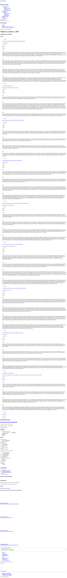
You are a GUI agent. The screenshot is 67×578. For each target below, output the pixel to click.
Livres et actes (6, 9)
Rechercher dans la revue (6, 431)
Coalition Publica (7, 13)
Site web (3, 435)
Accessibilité (4, 554)
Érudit (5, 12)
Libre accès (6, 14)
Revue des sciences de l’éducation (7, 26)
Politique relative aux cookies (6, 574)
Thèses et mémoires (7, 8)
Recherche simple (3, 19)
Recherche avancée (5, 16)
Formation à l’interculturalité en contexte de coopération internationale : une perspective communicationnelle (15, 203)
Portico (7, 445)
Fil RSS (3, 434)
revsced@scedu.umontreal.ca (6, 470)
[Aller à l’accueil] (3, 0)
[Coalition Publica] (3, 571)
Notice (3, 46)
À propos (3, 552)
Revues (5, 7)
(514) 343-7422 (4, 474)
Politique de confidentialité (6, 573)
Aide (3, 553)
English (3, 17)
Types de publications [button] (5, 6)
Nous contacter (4, 555)
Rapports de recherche (7, 10)
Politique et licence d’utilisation (5, 488)
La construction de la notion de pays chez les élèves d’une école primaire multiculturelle (12, 244)
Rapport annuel (6, 15)
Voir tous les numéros (3, 427)
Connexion (4, 11)
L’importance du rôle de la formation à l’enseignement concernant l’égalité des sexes (12, 160)
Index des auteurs (5, 433)
